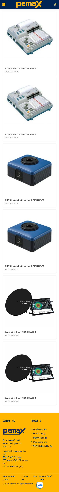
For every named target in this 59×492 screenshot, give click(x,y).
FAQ (35, 477)
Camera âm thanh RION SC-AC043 (20, 332)
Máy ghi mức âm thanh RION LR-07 (21, 68)
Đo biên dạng (39, 433)
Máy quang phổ (40, 442)
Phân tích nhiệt (40, 438)
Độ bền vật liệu (40, 429)
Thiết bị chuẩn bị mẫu (42, 446)
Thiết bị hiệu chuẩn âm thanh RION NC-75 (24, 200)
